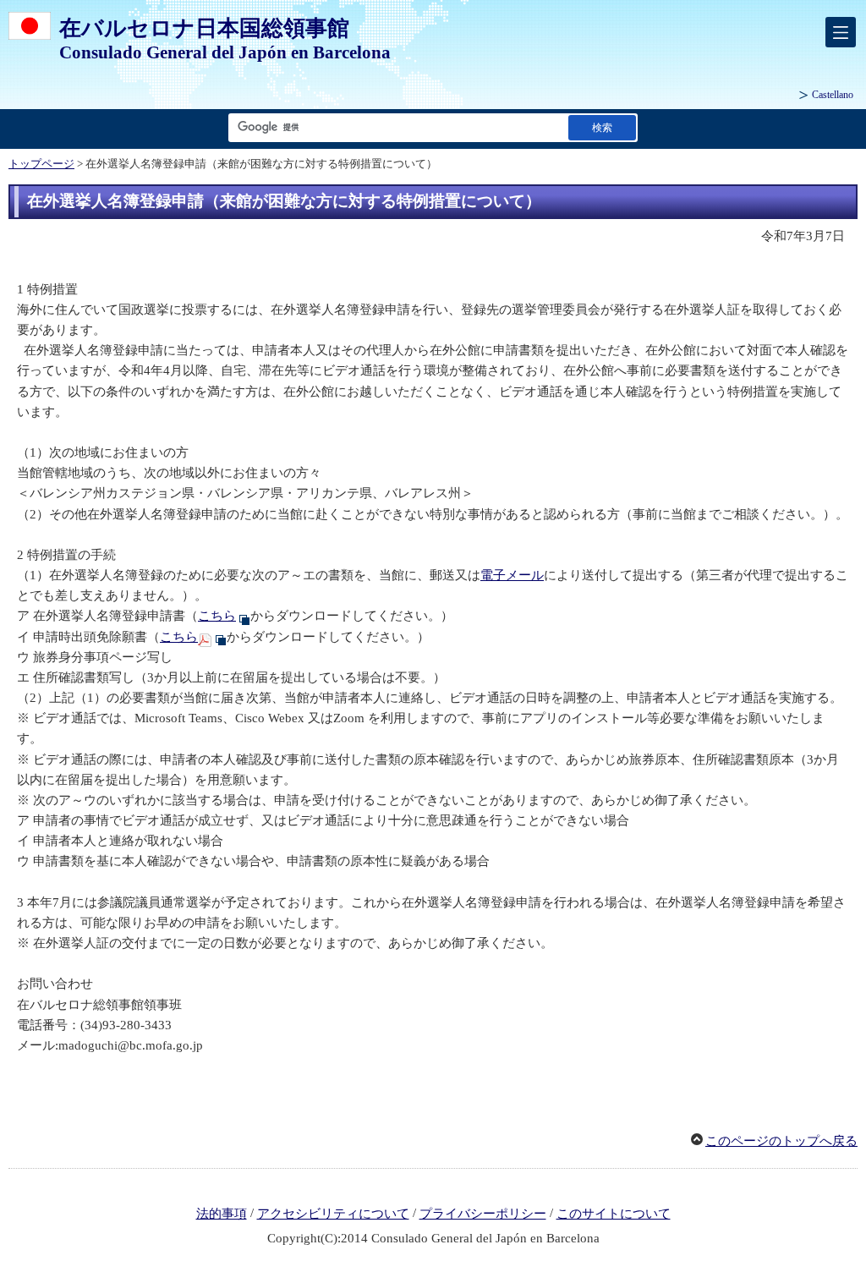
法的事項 (221, 1213)
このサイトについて (613, 1213)
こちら (217, 615)
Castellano (832, 95)
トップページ (41, 164)
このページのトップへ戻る (781, 1141)
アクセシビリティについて (333, 1213)
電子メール (512, 575)
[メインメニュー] (840, 32)
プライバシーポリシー (482, 1213)
